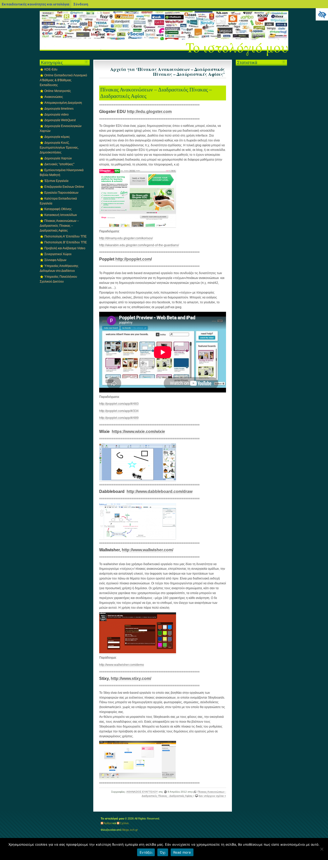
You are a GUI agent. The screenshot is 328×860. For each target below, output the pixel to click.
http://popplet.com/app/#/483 (119, 404)
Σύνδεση (80, 4)
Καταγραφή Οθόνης (58, 209)
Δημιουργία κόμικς (57, 137)
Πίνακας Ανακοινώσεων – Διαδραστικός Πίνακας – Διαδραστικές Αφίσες (156, 93)
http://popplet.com (133, 259)
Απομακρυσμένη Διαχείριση (63, 103)
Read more (182, 852)
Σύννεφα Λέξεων (55, 260)
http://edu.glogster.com (149, 111)
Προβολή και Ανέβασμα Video (64, 248)
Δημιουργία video (56, 114)
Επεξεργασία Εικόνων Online (64, 187)
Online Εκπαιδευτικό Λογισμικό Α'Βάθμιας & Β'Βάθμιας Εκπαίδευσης (63, 80)
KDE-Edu (50, 69)
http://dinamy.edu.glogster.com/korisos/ (126, 238)
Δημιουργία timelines (59, 108)
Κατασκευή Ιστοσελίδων (60, 215)
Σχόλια (124, 823)
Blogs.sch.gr (130, 829)
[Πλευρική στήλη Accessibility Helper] (322, 14)
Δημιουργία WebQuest (60, 120)
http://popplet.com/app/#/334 (119, 411)
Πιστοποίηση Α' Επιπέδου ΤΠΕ (65, 236)
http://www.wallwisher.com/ (147, 550)
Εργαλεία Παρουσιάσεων (61, 192)
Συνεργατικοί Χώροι (57, 254)
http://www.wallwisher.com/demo (121, 665)
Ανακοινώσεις (53, 97)
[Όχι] (321, 849)
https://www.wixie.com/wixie (138, 431)
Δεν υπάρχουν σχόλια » (212, 795)
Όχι (163, 852)
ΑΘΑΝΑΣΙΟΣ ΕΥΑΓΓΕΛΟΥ (142, 791)
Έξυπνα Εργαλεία (56, 181)
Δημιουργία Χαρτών (58, 158)
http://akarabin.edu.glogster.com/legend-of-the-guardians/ (139, 245)
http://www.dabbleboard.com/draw (159, 491)
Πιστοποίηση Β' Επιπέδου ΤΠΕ (65, 242)
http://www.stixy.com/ (131, 678)
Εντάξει (146, 852)
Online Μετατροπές (57, 91)
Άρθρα (108, 823)
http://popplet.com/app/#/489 (119, 418)
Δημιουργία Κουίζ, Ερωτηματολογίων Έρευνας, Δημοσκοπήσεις (59, 147)
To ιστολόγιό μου (237, 47)
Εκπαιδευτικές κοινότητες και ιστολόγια (35, 4)
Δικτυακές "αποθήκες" (59, 164)
